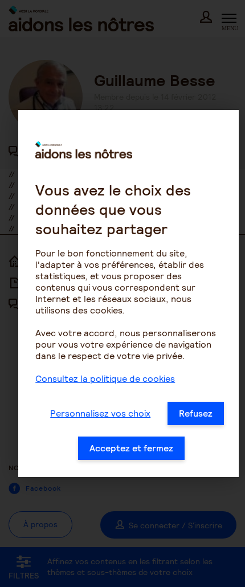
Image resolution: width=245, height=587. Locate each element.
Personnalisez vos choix (100, 413)
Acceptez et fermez (131, 448)
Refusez (196, 413)
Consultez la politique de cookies (105, 379)
